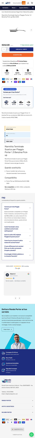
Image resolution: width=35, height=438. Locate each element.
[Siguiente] (19, 298)
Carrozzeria (5, 7)
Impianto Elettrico (23, 7)
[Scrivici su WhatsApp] (31, 434)
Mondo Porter (19, 434)
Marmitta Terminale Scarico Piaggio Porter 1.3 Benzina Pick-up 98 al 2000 (19, 11)
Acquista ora (17, 55)
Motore (13, 7)
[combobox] (18, 3)
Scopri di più (7, 329)
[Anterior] (15, 298)
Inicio (3, 11)
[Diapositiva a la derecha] (31, 30)
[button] (3, 3)
